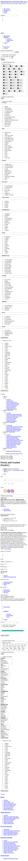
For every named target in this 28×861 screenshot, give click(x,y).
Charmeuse (7, 236)
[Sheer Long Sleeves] (5, 729)
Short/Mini (7, 268)
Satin (6, 247)
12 (5, 71)
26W (6, 85)
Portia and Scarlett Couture (13, 403)
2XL (6, 94)
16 (17, 71)
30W (20, 85)
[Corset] (5, 676)
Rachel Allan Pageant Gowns (13, 428)
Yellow (7, 343)
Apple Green (8, 346)
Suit (6, 153)
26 (23, 74)
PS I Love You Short (11, 418)
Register (5, 11)
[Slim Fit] (4, 723)
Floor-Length (8, 265)
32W (6, 88)
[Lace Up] (5, 682)
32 (17, 77)
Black (6, 383)
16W (13, 80)
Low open (7, 190)
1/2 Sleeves (7, 316)
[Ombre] (2, 689)
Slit (6, 179)
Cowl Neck (8, 279)
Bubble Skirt (8, 164)
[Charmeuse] (3, 699)
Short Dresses (8, 150)
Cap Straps (7, 330)
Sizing (5, 584)
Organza (7, 245)
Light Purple (8, 362)
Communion (8, 112)
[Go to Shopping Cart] (1, 5)
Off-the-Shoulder (9, 287)
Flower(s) (7, 222)
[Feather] (3, 701)
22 (11, 74)
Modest (7, 143)
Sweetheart (7, 297)
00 (12, 66)
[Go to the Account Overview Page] (1, 6)
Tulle (6, 253)
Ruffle (6, 227)
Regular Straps (8, 332)
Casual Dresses (8, 109)
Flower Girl (8, 115)
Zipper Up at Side (9, 194)
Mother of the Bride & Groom (14, 451)
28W (13, 85)
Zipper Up (7, 193)
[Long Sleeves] (5, 728)
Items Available (7, 510)
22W (13, 82)
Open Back (7, 173)
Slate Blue (7, 355)
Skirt (6, 152)
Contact (5, 619)
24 (17, 74)
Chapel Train (8, 262)
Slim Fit (7, 310)
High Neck (7, 282)
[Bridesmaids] (6, 660)
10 (21, 69)
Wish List (6, 592)
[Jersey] (3, 703)
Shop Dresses (7, 607)
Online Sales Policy (8, 582)
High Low (7, 170)
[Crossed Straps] (5, 680)
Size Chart (3, 506)
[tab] (15, 403)
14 (11, 71)
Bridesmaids (8, 108)
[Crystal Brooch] (4, 696)
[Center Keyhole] (5, 675)
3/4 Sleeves (7, 318)
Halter (6, 281)
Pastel (6, 207)
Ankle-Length (8, 259)
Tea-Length (8, 271)
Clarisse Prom (10, 401)
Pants (6, 144)
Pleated (7, 174)
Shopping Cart (7, 10)
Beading (7, 215)
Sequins (7, 230)
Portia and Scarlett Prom (12, 405)
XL (21, 91)
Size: (2, 476)
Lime (6, 349)
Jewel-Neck (8, 284)
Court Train (8, 264)
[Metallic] (2, 687)
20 (5, 74)
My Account (6, 8)
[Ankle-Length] (4, 706)
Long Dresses (8, 141)
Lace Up (7, 188)
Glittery (7, 201)
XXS (13, 88)
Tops (6, 155)
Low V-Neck (8, 285)
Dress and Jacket (9, 135)
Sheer (6, 191)
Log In (5, 12)
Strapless (7, 296)
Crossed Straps (8, 187)
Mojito (6, 344)
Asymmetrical (8, 261)
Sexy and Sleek (8, 147)
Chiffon (7, 238)
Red (6, 373)
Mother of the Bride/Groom (11, 120)
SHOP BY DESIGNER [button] (9, 432)
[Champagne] (5, 491)
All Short (9, 413)
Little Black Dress (9, 138)
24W (20, 82)
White (6, 388)
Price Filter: (6, 56)
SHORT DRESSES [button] (8, 410)
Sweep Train (8, 270)
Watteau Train (8, 273)
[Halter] (4, 713)
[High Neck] (4, 715)
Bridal (6, 106)
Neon (6, 204)
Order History (7, 591)
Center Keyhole (9, 167)
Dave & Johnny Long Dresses (14, 436)
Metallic (7, 202)
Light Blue (7, 353)
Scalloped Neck (9, 291)
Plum (6, 371)
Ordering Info (7, 583)
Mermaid (7, 308)
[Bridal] (6, 659)
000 (6, 66)
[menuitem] (15, 8)
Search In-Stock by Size (8, 62)
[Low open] (5, 683)
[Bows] (4, 695)
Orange (7, 374)
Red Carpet (7, 124)
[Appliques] (4, 692)
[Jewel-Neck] (4, 716)
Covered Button (9, 186)
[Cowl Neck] (4, 712)
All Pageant (9, 425)
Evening (7, 114)
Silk (6, 250)
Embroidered (8, 219)
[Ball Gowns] (5, 666)
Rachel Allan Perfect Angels (13, 430)
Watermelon (8, 370)
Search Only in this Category (9, 54)
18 (23, 71)
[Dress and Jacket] (5, 668)
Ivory (6, 377)
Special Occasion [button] (8, 448)
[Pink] (12, 491)
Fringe (6, 224)
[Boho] (5, 667)
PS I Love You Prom (11, 406)
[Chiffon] (3, 700)
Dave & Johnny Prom (12, 402)
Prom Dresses (8, 121)
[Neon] (2, 688)
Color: (2, 487)
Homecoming (8, 118)
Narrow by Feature (7, 101)
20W (6, 82)
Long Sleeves (8, 319)
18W (20, 80)
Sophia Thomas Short (12, 421)
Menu (2, 33)
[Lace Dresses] (5, 670)
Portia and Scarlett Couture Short (14, 415)
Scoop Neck (8, 293)
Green (6, 347)
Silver (6, 386)
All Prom (9, 399)
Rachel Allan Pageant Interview (14, 429)
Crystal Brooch (8, 218)
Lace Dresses (8, 137)
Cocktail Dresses (9, 111)
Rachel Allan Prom (11, 407)
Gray (6, 385)
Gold (6, 380)
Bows (6, 216)
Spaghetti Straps (9, 333)
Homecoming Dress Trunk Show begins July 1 (14, 1)
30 (11, 77)
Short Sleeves (8, 322)
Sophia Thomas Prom (12, 409)
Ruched (7, 177)
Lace (6, 225)
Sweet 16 (7, 126)
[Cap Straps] (4, 732)
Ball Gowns (8, 132)
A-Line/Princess (9, 305)
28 (5, 77)
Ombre (6, 205)
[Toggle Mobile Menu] (1, 603)
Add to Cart (3, 498)
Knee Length (8, 267)
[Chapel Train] (4, 708)
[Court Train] (4, 709)
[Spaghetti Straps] (4, 735)
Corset (6, 169)
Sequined (7, 248)
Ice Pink (7, 364)
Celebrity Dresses (9, 166)
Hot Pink (7, 367)
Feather (7, 221)
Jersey (6, 241)
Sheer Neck (8, 294)
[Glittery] (2, 686)
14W (6, 80)
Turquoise (7, 352)
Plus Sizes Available (10, 176)
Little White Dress (9, 140)
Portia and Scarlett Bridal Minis (14, 414)
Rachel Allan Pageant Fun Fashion (15, 426)
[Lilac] (8, 491)
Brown (6, 382)
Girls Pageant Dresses (10, 117)
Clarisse (8, 434)
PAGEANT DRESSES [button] (9, 422)
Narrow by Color (7, 340)
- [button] (4, 398)
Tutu (6, 156)
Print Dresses (8, 146)
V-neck (7, 299)
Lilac (6, 361)
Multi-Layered (8, 171)
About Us (6, 575)
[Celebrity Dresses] (5, 674)
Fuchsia (7, 368)
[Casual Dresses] (6, 662)
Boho (6, 134)
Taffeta (6, 251)
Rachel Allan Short (11, 419)
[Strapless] (4, 736)
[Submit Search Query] (17, 622)
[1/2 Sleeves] (5, 725)
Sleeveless (7, 324)
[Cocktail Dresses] (6, 663)
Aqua (6, 350)
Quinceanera (8, 123)
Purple (6, 359)
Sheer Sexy (7, 149)
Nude (6, 379)
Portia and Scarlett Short (12, 417)
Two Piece (7, 157)
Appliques (7, 213)
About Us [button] (6, 611)
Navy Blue (7, 358)
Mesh (6, 244)
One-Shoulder (8, 288)
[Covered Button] (5, 679)
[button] (7, 36)
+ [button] (4, 411)
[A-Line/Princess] (4, 719)
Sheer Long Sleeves (9, 321)
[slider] (24, 631)
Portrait (7, 290)
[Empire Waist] (4, 720)
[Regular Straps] (4, 733)
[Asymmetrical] (4, 707)
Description (6, 509)
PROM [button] (5, 396)
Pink (6, 365)
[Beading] (4, 694)
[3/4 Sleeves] (5, 727)
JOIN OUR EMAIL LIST (10, 577)
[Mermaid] (4, 721)
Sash (6, 228)
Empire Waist (8, 307)
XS (20, 88)
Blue (6, 356)
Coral (6, 376)
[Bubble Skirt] (5, 672)
